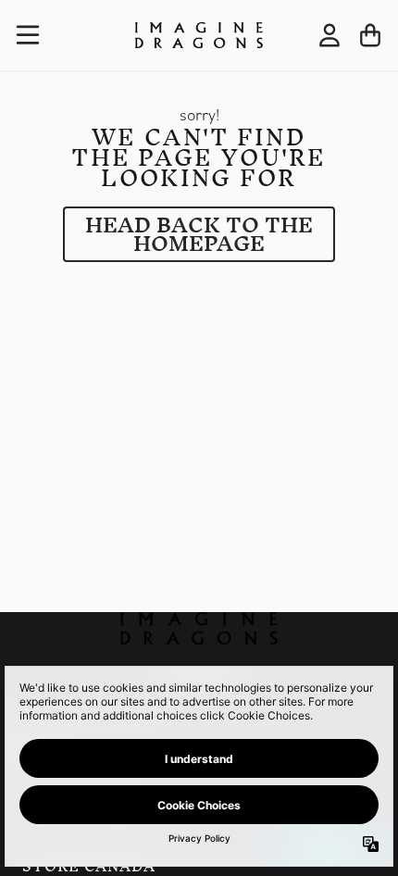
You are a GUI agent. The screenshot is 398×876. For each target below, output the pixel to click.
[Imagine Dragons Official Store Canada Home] (199, 35)
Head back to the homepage (199, 234)
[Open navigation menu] (27, 35)
